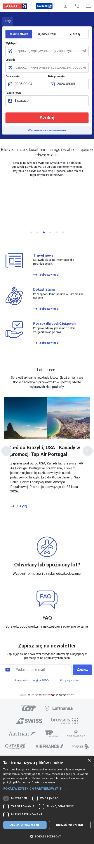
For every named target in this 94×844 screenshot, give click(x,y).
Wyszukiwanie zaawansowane (47, 130)
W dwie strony (19, 34)
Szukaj (47, 117)
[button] (47, 788)
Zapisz (82, 669)
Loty (8, 21)
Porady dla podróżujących (54, 323)
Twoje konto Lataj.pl (65, 6)
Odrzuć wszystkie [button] (70, 825)
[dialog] (47, 800)
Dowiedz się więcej (43, 782)
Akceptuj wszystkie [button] (25, 825)
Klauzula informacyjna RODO (31, 680)
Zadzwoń (77, 6)
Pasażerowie (13, 93)
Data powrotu (56, 76)
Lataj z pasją (15, 6)
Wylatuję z (11, 43)
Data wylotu (12, 76)
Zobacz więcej (49, 274)
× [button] (89, 760)
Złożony (75, 34)
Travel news (43, 255)
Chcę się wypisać (70, 680)
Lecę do (10, 59)
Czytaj (22, 506)
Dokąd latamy (44, 289)
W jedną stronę (47, 34)
